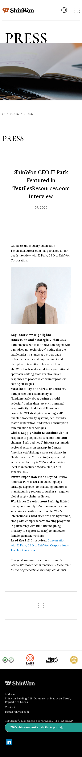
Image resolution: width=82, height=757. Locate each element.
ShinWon (18, 10)
